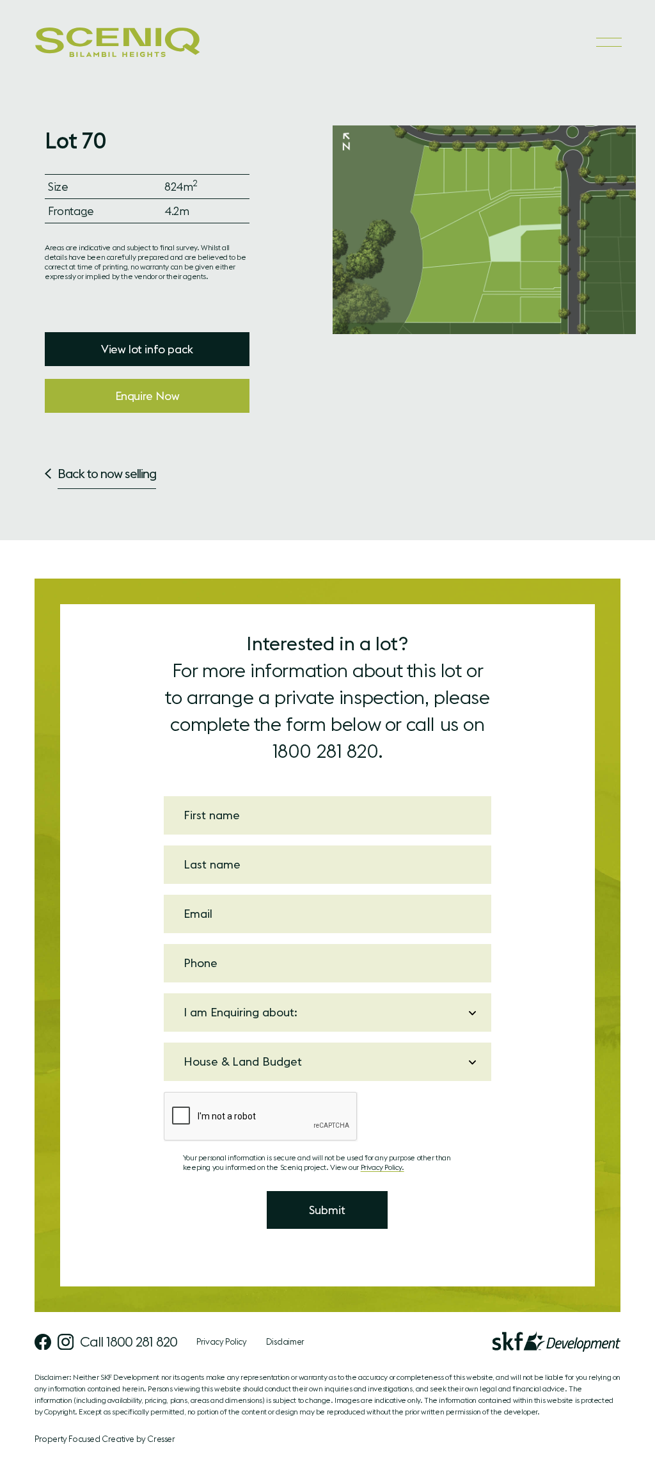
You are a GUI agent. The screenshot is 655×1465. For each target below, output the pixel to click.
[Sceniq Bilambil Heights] (118, 42)
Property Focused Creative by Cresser (105, 1439)
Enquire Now (147, 395)
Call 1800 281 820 (128, 1341)
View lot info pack (147, 349)
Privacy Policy (221, 1341)
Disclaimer (285, 1341)
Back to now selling (107, 473)
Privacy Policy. (382, 1167)
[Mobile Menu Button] (608, 42)
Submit (327, 1210)
